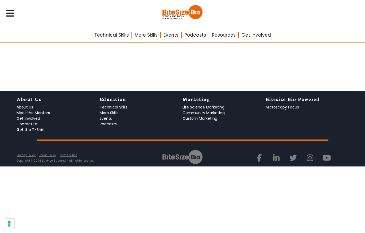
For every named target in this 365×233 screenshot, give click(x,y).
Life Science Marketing (203, 107)
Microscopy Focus (282, 107)
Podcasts (195, 35)
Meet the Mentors (33, 112)
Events (171, 35)
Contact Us (27, 124)
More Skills (146, 35)
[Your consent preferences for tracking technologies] (9, 224)
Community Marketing (204, 112)
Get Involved (256, 35)
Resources (224, 35)
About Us (25, 107)
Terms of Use (68, 155)
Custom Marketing (200, 118)
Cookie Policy (47, 155)
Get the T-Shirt (31, 129)
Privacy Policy (26, 155)
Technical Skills (111, 35)
